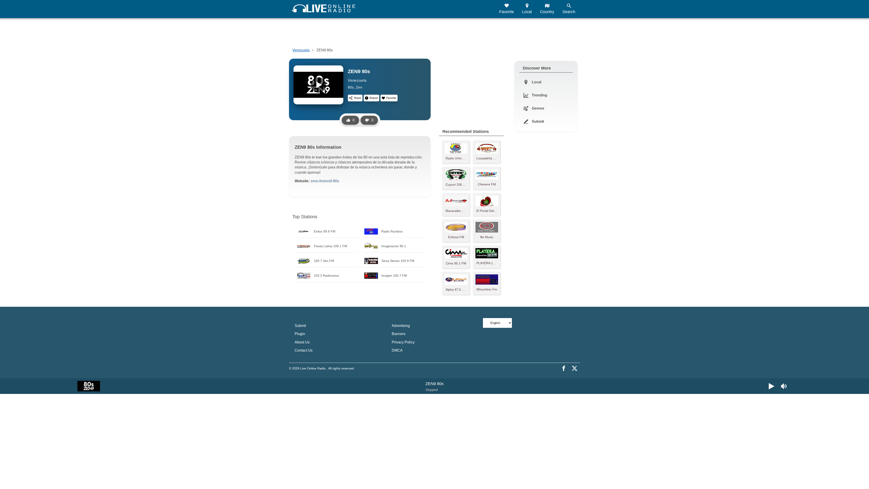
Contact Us (304, 350)
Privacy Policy (403, 342)
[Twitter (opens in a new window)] (574, 368)
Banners (398, 334)
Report (374, 98)
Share (357, 98)
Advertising (401, 326)
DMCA (397, 350)
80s (351, 87)
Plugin (300, 334)
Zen (359, 87)
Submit (300, 326)
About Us (302, 342)
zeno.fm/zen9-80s (324, 181)
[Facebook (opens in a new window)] (563, 368)
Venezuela (301, 50)
